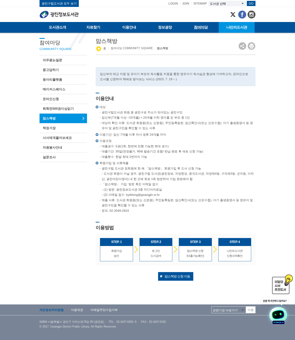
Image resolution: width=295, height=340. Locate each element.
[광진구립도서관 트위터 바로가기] (233, 15)
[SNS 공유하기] (242, 46)
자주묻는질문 (52, 60)
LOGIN (173, 3)
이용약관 (77, 310)
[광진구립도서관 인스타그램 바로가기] (251, 15)
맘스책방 (49, 118)
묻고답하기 (51, 70)
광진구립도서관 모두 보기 (59, 3)
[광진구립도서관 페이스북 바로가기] (242, 15)
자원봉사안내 (52, 147)
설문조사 (49, 157)
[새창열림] (275, 311)
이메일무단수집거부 (104, 310)
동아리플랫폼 (52, 79)
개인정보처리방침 (52, 310)
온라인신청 (51, 99)
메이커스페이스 (54, 89)
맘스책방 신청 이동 (177, 276)
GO (251, 3)
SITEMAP (200, 3)
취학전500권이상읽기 (58, 108)
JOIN (185, 3)
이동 (251, 310)
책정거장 (49, 128)
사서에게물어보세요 (57, 137)
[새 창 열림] (251, 46)
